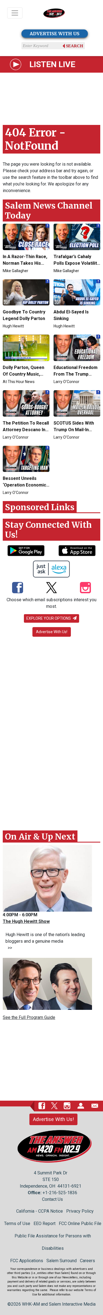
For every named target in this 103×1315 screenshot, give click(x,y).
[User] (80, 1105)
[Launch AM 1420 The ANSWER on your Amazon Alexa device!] (51, 569)
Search (74, 46)
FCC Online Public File (80, 1223)
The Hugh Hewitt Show (26, 921)
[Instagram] (85, 588)
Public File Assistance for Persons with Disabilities (53, 1242)
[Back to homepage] (54, 13)
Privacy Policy (80, 1211)
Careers (87, 1260)
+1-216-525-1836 (60, 1192)
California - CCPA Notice (39, 1211)
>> (8, 947)
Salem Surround (61, 1260)
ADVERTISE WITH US (54, 33)
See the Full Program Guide (29, 1017)
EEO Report (44, 1223)
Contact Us (52, 1199)
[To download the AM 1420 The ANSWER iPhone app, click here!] (77, 550)
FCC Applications (26, 1260)
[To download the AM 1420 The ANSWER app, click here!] (25, 550)
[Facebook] (17, 588)
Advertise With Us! (51, 632)
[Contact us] (94, 1105)
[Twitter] (51, 588)
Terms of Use (17, 1223)
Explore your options (49, 618)
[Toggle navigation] (15, 12)
